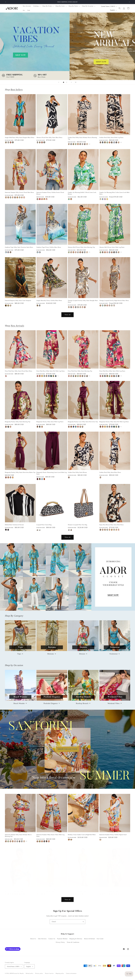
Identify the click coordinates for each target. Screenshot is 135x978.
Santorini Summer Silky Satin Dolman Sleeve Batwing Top (18, 835)
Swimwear (114, 654)
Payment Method (62, 939)
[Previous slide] (59, 82)
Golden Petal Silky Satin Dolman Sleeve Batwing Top (82, 138)
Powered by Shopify (18, 973)
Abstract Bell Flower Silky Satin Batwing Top (81, 247)
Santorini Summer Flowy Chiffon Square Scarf (113, 834)
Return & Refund (89, 939)
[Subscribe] (83, 921)
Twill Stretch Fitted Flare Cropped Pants (48, 889)
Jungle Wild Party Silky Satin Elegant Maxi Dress (19, 137)
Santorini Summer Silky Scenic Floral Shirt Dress (19, 192)
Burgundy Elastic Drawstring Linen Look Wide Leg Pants (51, 473)
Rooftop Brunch (82, 703)
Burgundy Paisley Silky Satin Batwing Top (17, 421)
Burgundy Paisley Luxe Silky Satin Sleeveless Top (83, 421)
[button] (36, 6)
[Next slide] (71, 82)
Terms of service (49, 973)
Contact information (71, 973)
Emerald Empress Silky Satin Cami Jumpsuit (18, 300)
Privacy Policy (60, 942)
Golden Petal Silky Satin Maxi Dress (110, 472)
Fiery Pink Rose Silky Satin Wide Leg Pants (112, 371)
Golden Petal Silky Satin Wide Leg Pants (111, 137)
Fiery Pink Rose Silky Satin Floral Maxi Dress (18, 371)
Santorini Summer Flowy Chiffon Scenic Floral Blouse (50, 193)
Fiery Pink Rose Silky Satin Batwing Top (80, 371)
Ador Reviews (42, 939)
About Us (33, 939)
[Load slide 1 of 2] (63, 82)
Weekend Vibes (114, 703)
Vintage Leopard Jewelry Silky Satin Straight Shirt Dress (83, 301)
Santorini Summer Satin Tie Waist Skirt (79, 889)
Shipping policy (60, 973)
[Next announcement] (129, 2)
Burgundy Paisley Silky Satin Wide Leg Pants (49, 421)
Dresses (82, 654)
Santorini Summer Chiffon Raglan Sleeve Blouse (19, 889)
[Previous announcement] (5, 2)
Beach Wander (19, 703)
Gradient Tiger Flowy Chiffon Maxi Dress (48, 247)
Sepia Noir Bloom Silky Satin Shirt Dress (111, 524)
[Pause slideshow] (76, 82)
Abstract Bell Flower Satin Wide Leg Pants (112, 247)
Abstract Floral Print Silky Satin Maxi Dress (49, 137)
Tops (19, 654)
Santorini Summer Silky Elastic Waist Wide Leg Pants (50, 835)
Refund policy (29, 973)
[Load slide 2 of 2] (66, 82)
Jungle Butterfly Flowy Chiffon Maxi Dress (49, 300)
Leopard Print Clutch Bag (44, 524)
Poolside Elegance (51, 703)
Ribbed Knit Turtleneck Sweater (14, 524)
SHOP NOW (67, 577)
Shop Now (67, 46)
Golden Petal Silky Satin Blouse (77, 472)
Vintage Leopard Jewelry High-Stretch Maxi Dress (114, 300)
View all (67, 315)
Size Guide (100, 939)
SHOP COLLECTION (67, 749)
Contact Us (51, 939)
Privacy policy (39, 973)
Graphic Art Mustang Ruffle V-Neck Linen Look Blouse (82, 193)
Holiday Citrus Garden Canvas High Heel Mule (82, 834)
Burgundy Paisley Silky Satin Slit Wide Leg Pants (114, 421)
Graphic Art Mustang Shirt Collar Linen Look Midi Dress (114, 193)
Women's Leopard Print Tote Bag (77, 524)
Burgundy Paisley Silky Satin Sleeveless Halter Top (20, 472)
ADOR (11, 973)
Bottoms (50, 654)
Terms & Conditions (73, 942)
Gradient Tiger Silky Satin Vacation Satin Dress (19, 247)
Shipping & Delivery (75, 939)
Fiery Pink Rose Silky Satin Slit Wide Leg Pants (50, 371)
